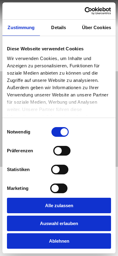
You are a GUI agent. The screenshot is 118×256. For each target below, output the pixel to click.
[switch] (61, 150)
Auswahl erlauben (59, 223)
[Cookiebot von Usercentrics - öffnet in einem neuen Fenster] (85, 11)
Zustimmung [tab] (21, 27)
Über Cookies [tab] (96, 27)
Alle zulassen (59, 205)
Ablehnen (59, 241)
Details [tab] (58, 27)
